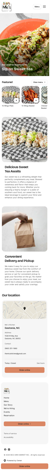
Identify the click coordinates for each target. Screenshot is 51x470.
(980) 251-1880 (11, 349)
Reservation (9, 415)
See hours (40, 363)
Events (7, 412)
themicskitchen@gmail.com (15, 354)
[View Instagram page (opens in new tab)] (9, 449)
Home (6, 398)
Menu (37, 6)
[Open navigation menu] (44, 6)
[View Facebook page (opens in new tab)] (5, 449)
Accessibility (8, 437)
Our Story (8, 405)
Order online (24, 370)
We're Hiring (9, 408)
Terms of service (10, 433)
